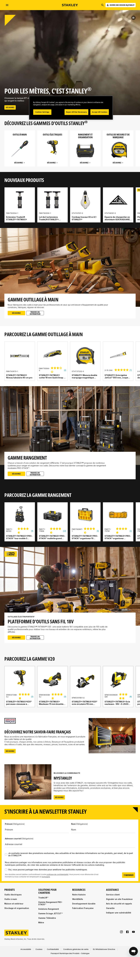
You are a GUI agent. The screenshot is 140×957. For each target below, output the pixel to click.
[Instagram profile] (121, 932)
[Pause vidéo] (133, 18)
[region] (70, 151)
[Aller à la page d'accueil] (70, 5)
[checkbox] (6, 854)
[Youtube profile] (133, 932)
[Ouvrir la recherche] (102, 5)
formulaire (46, 877)
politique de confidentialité (57, 874)
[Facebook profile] (127, 932)
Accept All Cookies (99, 112)
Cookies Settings (42, 112)
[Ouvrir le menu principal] (7, 5)
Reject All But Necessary (76, 112)
